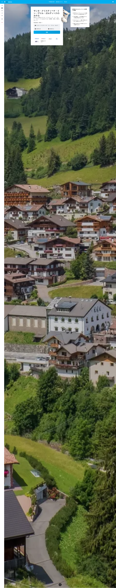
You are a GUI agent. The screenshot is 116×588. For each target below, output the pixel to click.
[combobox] (38, 22)
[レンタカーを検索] (2, 10)
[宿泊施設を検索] (2, 8)
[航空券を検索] (2, 5)
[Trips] (2, 19)
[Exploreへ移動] (2, 15)
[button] (2, 2)
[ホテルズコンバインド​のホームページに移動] (8, 2)
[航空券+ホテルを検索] (2, 13)
